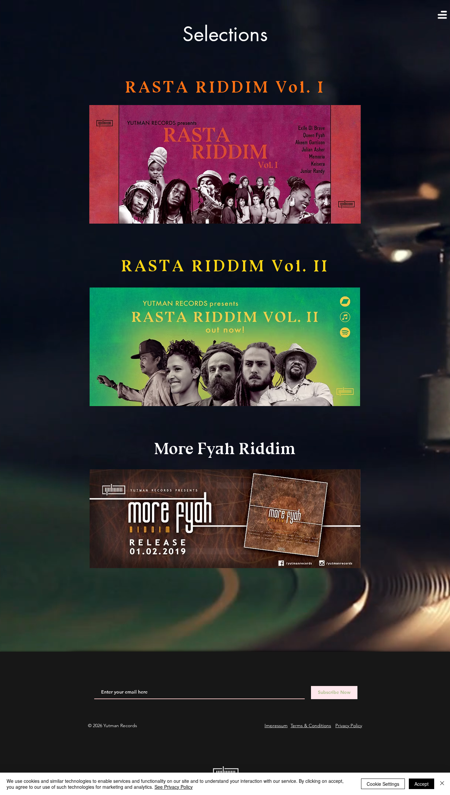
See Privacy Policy (174, 786)
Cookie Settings (383, 784)
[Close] (442, 784)
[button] (440, 17)
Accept (421, 784)
